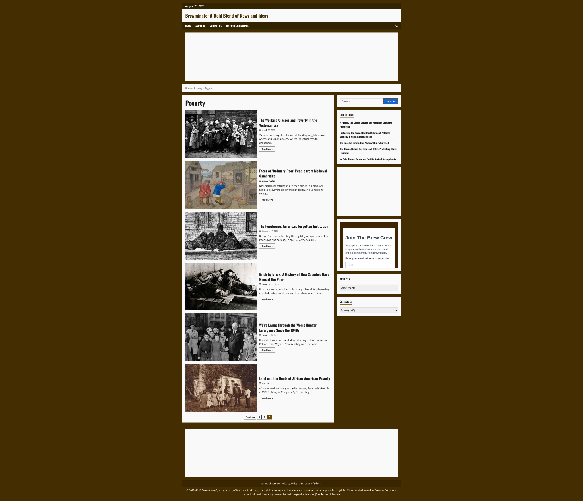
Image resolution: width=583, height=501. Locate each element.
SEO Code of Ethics (310, 483)
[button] (396, 26)
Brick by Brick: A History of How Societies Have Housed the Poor (221, 286)
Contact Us (216, 25)
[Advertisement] (279, 57)
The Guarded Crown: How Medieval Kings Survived (364, 143)
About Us (200, 25)
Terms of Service (270, 483)
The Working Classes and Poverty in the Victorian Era (221, 134)
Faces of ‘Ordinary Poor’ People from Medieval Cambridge (221, 185)
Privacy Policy (289, 483)
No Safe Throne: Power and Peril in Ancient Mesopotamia (368, 159)
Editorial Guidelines (237, 25)
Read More (268, 149)
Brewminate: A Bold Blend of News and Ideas (226, 15)
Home (188, 25)
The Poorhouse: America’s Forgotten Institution (221, 235)
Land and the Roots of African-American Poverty (221, 388)
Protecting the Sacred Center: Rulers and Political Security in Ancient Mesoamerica (365, 135)
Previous (250, 417)
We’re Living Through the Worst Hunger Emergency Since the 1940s (221, 337)
